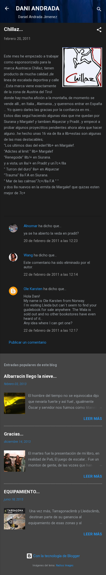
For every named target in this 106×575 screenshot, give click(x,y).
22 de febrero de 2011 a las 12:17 (51, 330)
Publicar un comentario (27, 342)
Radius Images (64, 565)
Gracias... (13, 434)
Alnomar (30, 226)
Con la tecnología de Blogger (56, 556)
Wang (28, 255)
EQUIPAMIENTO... (22, 491)
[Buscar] (99, 10)
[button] (99, 30)
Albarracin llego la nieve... (30, 376)
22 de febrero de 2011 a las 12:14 (51, 274)
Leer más (93, 418)
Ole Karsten (33, 289)
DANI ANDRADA (37, 8)
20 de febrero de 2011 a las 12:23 (51, 241)
